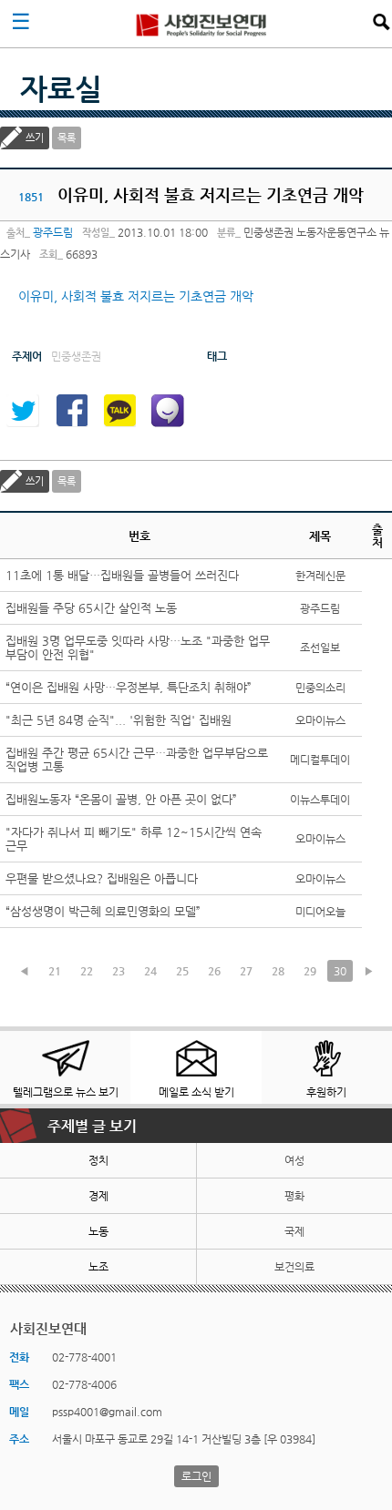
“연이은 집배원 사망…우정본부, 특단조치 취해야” (128, 687)
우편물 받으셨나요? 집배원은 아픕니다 (101, 878)
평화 (294, 1195)
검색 (381, 22)
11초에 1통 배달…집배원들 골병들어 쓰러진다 (122, 575)
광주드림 (53, 232)
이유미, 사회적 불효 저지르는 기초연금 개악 (135, 296)
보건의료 (294, 1266)
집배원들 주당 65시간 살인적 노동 (91, 608)
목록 (66, 138)
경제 (98, 1195)
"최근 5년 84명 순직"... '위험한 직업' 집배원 (118, 720)
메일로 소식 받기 (196, 1092)
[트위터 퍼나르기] (22, 410)
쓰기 (35, 138)
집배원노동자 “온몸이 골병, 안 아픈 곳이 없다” (121, 799)
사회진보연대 (201, 23)
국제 (294, 1231)
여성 (294, 1160)
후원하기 (326, 1092)
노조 (98, 1266)
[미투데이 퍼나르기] (167, 410)
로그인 (196, 1476)
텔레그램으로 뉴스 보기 (66, 1092)
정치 (98, 1160)
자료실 (61, 88)
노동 (98, 1231)
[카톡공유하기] (119, 410)
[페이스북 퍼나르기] (71, 410)
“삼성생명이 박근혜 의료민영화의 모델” (103, 911)
